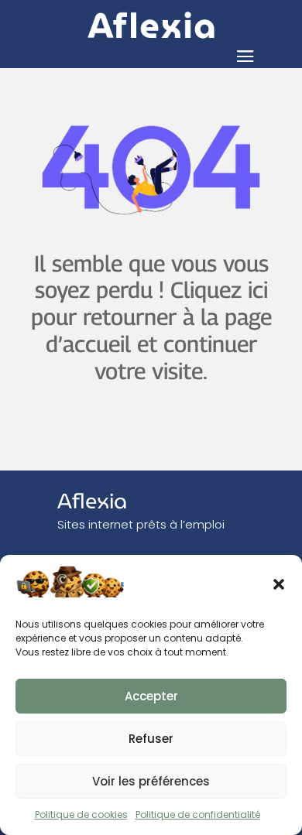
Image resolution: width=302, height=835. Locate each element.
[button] (279, 584)
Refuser (151, 739)
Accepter (151, 696)
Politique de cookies (81, 814)
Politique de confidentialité (198, 814)
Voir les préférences (151, 781)
